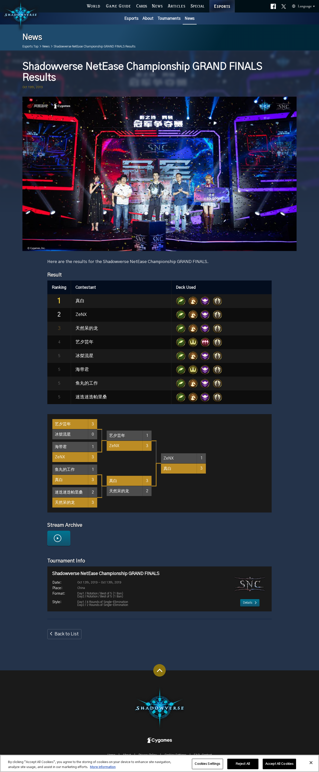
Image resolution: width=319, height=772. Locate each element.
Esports (131, 18)
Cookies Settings (207, 764)
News (190, 18)
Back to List (67, 634)
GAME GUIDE (118, 5)
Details (247, 602)
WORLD (93, 5)
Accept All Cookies (279, 764)
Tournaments (169, 18)
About (148, 18)
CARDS (142, 5)
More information (103, 767)
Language (296, 5)
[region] (159, 763)
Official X (283, 5)
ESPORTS (222, 1)
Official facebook (273, 5)
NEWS (157, 5)
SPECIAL (197, 5)
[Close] (311, 762)
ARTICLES (176, 5)
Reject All (243, 764)
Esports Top (30, 46)
